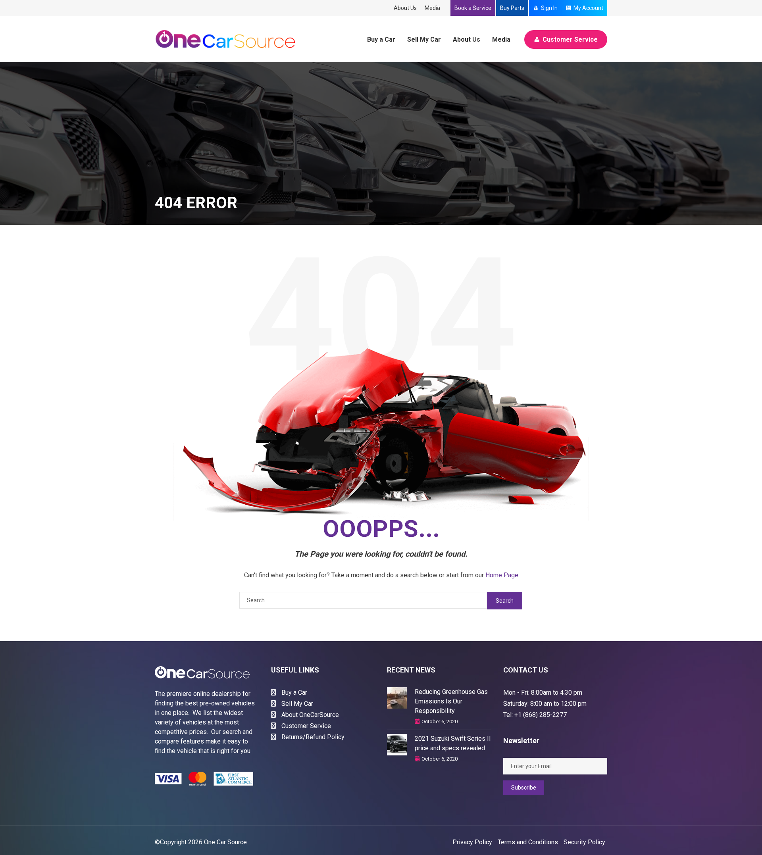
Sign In (549, 8)
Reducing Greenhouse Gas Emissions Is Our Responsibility (451, 701)
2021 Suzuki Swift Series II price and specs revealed (453, 743)
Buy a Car (381, 39)
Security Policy (584, 842)
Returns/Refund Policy (312, 737)
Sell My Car (424, 39)
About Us (405, 8)
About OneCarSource (309, 715)
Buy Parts (512, 8)
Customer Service (570, 39)
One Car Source (225, 842)
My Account (588, 8)
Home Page (501, 575)
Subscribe (523, 787)
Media (432, 8)
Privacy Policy (472, 842)
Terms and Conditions (528, 842)
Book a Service (472, 8)
